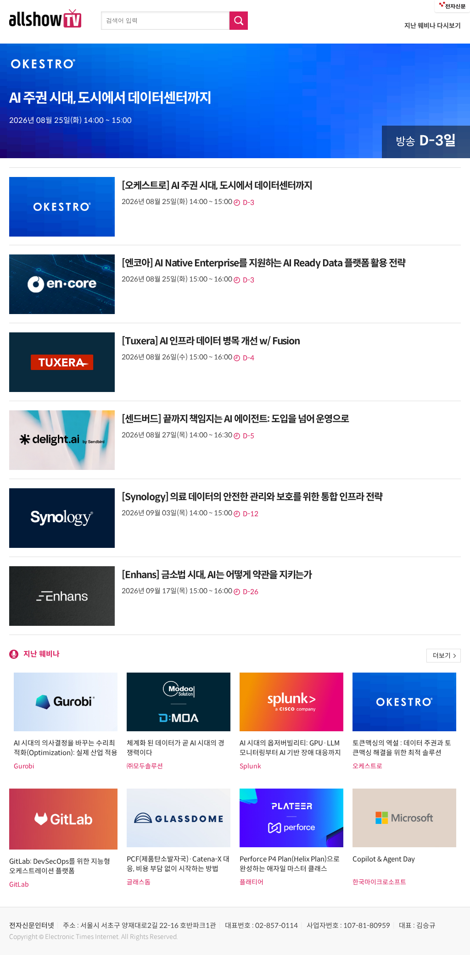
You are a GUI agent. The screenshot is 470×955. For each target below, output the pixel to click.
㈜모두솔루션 (145, 766)
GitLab (19, 884)
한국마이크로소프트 (379, 882)
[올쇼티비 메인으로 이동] (45, 25)
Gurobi (24, 766)
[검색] (238, 20)
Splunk (250, 766)
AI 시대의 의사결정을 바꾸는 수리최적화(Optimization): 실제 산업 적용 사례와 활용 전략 (66, 753)
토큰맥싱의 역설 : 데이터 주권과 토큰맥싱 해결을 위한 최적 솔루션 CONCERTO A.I (401, 753)
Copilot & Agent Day (383, 859)
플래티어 (251, 882)
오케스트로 (367, 766)
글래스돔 (139, 882)
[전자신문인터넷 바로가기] (452, 6)
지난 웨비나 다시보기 (432, 26)
